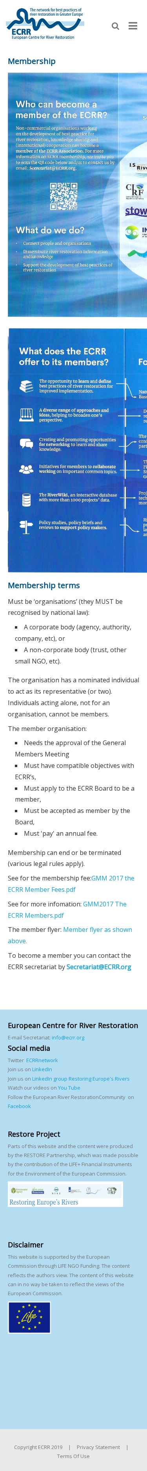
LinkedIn (42, 1069)
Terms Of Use (73, 1456)
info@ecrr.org (68, 1037)
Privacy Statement (98, 1447)
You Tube (68, 1087)
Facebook (19, 1106)
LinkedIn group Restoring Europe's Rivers (81, 1078)
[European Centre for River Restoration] (45, 23)
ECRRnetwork (42, 1060)
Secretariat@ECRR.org (99, 966)
